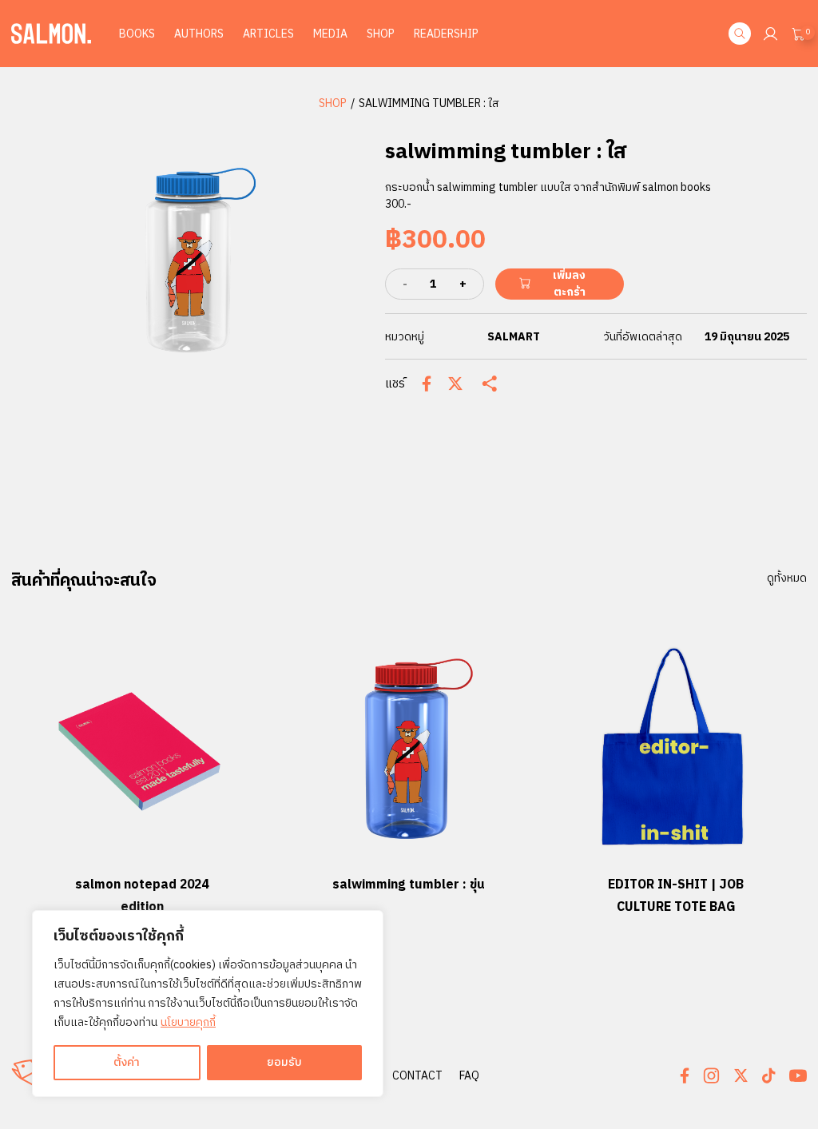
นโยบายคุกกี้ (188, 1022)
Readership (446, 34)
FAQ (469, 1076)
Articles (268, 34)
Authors (199, 34)
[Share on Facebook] (426, 384)
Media (330, 34)
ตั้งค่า (126, 1062)
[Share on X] (455, 383)
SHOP (333, 103)
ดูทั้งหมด (787, 578)
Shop (381, 34)
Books (137, 34)
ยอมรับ (284, 1062)
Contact (417, 1076)
